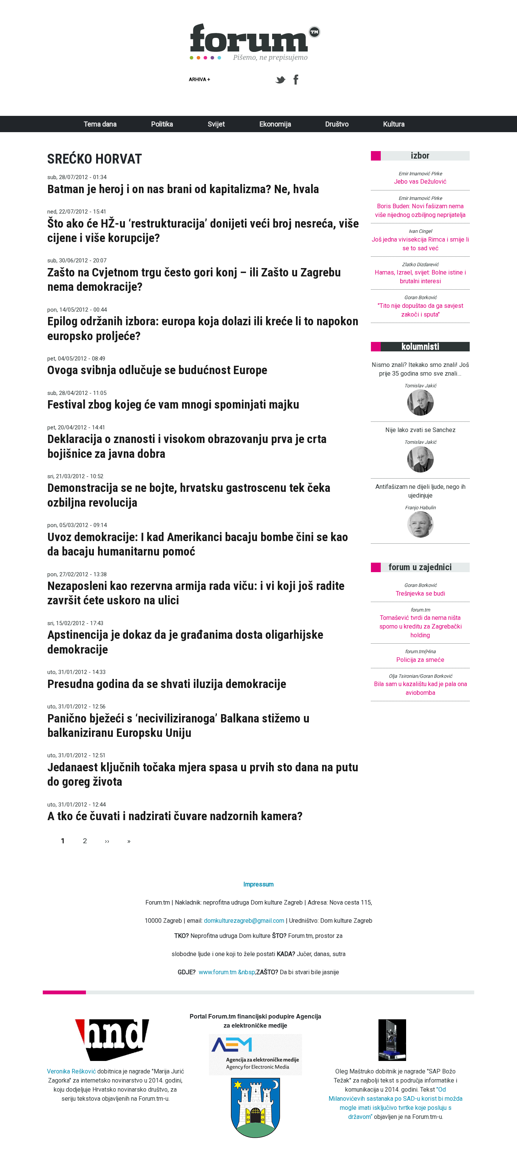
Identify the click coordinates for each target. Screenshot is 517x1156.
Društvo (337, 124)
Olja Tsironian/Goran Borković (420, 676)
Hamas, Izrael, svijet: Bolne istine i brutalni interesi (420, 277)
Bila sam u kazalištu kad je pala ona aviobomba (420, 688)
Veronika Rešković (71, 1071)
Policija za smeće (420, 659)
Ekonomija (275, 124)
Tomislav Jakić (420, 385)
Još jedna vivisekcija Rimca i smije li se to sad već (420, 244)
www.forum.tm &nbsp (227, 972)
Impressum (258, 884)
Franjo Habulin (420, 507)
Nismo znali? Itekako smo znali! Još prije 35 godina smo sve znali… (420, 369)
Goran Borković (420, 297)
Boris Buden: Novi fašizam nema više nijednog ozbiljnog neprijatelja (420, 210)
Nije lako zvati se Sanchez (420, 430)
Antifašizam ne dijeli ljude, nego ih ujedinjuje (420, 491)
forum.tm (420, 610)
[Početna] (255, 27)
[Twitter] (281, 80)
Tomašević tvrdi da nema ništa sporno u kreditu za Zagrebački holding (420, 626)
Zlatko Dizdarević (420, 264)
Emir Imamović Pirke (420, 173)
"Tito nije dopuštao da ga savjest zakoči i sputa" (420, 310)
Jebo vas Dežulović (420, 181)
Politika (162, 124)
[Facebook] (296, 80)
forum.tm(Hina (420, 651)
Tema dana (100, 124)
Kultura (394, 124)
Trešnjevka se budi (420, 593)
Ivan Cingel (420, 231)
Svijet (216, 124)
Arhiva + (199, 79)
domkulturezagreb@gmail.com (244, 920)
